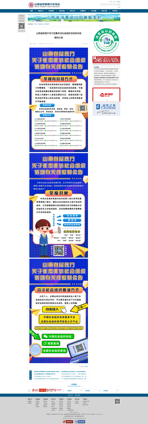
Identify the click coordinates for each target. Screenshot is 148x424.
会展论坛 (69, 406)
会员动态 (77, 401)
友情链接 (74, 384)
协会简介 (37, 401)
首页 (31, 11)
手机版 (118, 7)
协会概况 (51, 11)
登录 (111, 1)
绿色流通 (21, 20)
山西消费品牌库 (70, 410)
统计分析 (61, 406)
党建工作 (41, 11)
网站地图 (118, 1)
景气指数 (84, 403)
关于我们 (37, 406)
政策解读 (69, 408)
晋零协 (86, 366)
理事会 (37, 404)
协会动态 (62, 11)
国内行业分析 (85, 404)
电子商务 (61, 410)
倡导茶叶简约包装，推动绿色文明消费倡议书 (105, 73)
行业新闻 (69, 401)
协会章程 (37, 403)
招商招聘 (77, 403)
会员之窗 (104, 11)
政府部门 (70, 390)
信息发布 (46, 24)
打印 (87, 43)
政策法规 (21, 15)
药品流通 (53, 403)
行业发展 (93, 11)
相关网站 (87, 390)
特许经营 (61, 403)
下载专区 (114, 11)
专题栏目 (83, 11)
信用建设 (61, 401)
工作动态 (45, 403)
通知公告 (45, 401)
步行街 (52, 401)
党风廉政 (29, 403)
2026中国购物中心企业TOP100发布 (42, 376)
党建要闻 (29, 401)
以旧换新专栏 (54, 408)
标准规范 (69, 404)
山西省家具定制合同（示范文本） (102, 82)
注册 (114, 1)
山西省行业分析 (86, 401)
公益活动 (53, 410)
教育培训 (45, 406)
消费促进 (61, 408)
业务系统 (105, 390)
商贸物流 (61, 404)
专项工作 (72, 11)
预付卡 (52, 406)
